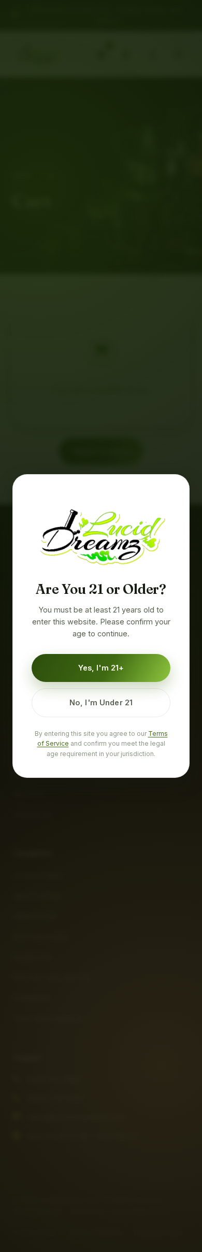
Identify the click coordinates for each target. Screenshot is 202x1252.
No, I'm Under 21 (101, 702)
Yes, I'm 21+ (101, 667)
